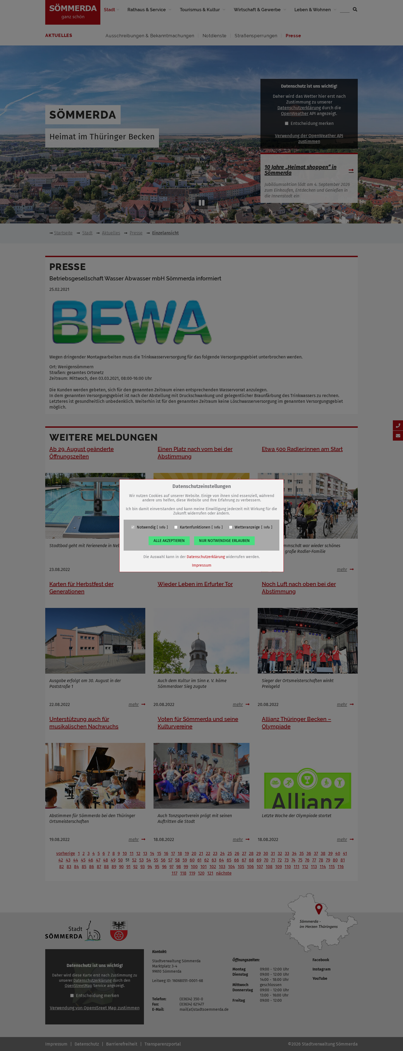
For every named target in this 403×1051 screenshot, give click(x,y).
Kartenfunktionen (195, 527)
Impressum (201, 565)
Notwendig (146, 527)
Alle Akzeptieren (169, 540)
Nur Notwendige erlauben (224, 540)
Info (162, 527)
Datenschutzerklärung (206, 556)
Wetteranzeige (247, 527)
